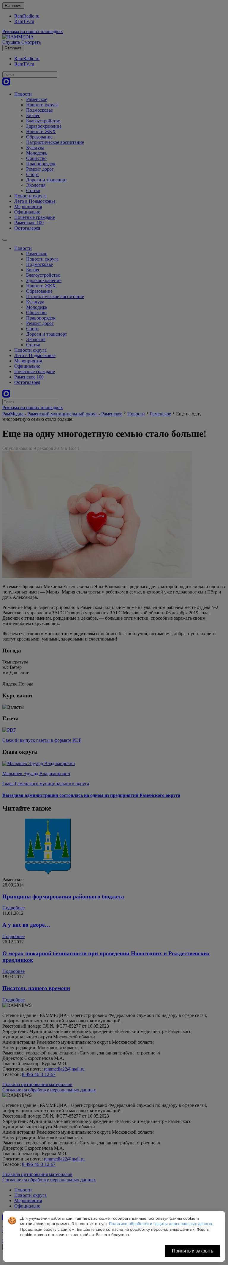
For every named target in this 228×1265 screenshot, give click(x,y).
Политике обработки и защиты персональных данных (160, 1223)
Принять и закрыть (192, 1250)
